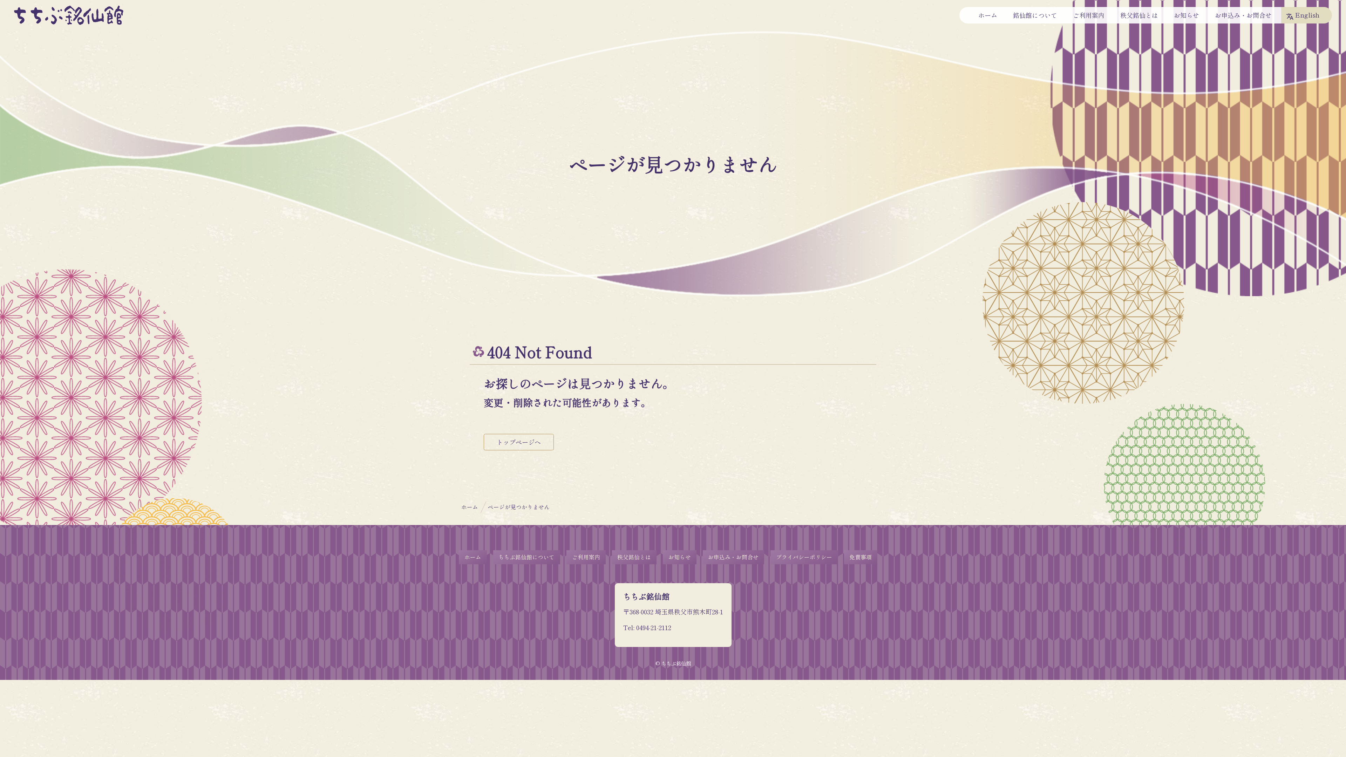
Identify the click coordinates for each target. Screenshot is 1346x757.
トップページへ (519, 441)
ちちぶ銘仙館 (68, 15)
